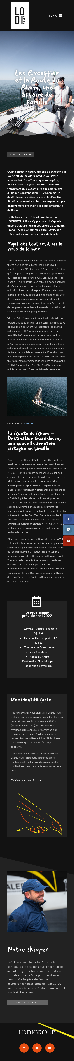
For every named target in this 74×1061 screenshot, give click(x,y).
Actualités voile (22, 154)
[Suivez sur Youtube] (50, 1048)
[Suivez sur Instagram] (37, 1048)
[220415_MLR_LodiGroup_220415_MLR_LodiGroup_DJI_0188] (37, 414)
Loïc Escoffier (27, 1002)
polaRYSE (28, 423)
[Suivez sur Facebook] (24, 1048)
